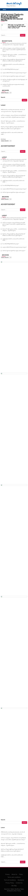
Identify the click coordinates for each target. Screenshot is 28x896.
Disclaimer (21, 880)
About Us (14, 874)
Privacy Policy (10, 883)
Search (3, 97)
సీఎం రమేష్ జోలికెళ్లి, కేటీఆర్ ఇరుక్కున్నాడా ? (10, 69)
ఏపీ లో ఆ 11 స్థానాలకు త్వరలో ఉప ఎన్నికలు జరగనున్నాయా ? (13, 76)
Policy (21, 874)
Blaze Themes (17, 890)
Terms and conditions (14, 877)
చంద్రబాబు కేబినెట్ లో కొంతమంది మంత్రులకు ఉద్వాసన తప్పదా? (14, 72)
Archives (3, 139)
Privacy (7, 874)
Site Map (14, 886)
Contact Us (19, 883)
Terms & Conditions (10, 880)
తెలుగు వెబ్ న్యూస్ (14, 3)
